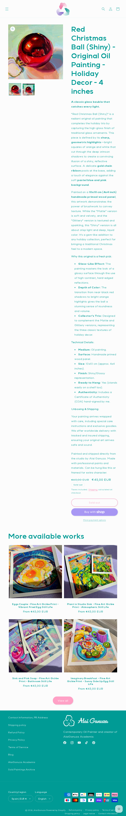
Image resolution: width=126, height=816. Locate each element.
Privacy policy (92, 810)
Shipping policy (17, 725)
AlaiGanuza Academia (21, 762)
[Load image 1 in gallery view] (15, 89)
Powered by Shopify (56, 810)
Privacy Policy (16, 739)
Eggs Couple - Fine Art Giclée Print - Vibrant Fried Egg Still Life (35, 605)
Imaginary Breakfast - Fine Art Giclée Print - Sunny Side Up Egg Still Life (90, 681)
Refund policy (75, 810)
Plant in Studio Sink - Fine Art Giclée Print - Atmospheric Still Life (90, 605)
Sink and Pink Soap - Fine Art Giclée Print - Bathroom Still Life (35, 680)
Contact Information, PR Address (28, 717)
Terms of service (110, 810)
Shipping (93, 489)
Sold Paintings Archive (21, 769)
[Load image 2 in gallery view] (29, 89)
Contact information (108, 813)
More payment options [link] (94, 520)
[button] (6, 9)
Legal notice (89, 813)
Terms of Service (18, 747)
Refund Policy (16, 732)
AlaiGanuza (40, 810)
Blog (10, 754)
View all (63, 700)
